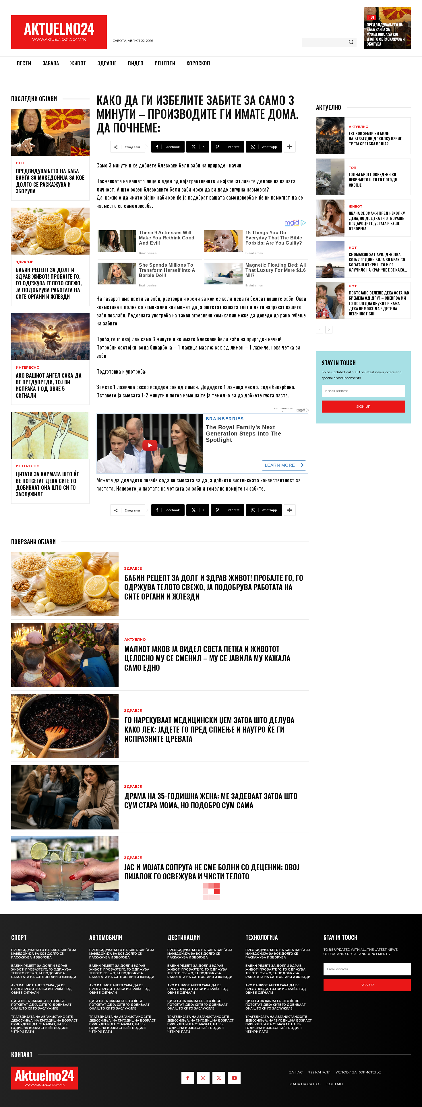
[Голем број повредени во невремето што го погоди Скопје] (330, 177)
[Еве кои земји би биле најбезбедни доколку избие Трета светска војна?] (330, 135)
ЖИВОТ (355, 206)
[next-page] (328, 329)
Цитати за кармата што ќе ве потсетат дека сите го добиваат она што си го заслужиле (47, 484)
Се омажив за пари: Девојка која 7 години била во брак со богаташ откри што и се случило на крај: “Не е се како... (378, 262)
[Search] (351, 42)
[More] (290, 147)
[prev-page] (319, 329)
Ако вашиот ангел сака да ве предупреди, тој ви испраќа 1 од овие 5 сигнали (49, 385)
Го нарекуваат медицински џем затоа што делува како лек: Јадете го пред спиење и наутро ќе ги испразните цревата (209, 729)
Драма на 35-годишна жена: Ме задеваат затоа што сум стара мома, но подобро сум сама (210, 800)
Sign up (363, 406)
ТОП (352, 167)
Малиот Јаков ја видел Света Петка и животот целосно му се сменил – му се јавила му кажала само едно (207, 658)
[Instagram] (203, 1078)
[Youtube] (234, 1078)
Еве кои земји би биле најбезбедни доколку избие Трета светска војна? (375, 138)
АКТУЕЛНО (135, 639)
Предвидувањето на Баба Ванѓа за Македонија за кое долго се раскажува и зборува (385, 34)
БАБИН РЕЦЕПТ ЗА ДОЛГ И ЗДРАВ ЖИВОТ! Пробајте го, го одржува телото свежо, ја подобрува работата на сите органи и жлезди (49, 283)
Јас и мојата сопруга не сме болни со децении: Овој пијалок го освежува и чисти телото (211, 872)
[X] (218, 1078)
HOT (371, 17)
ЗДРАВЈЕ (24, 262)
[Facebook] (187, 1078)
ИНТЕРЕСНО (28, 367)
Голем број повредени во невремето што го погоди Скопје (373, 179)
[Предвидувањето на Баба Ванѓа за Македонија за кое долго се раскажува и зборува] (50, 132)
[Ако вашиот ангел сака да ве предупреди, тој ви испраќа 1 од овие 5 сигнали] (50, 336)
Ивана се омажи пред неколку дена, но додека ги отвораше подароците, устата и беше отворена (377, 221)
